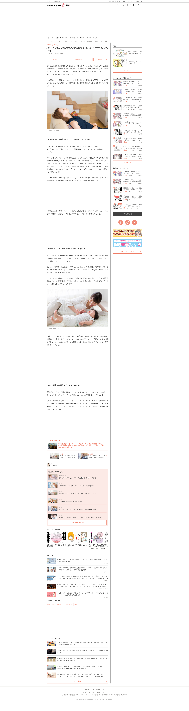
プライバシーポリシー (83, 695)
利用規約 (72, 695)
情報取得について (107, 695)
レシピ (113, 1)
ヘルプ (108, 692)
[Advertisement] (94, 21)
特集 (114, 46)
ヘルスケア (80, 38)
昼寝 (75, 604)
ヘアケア (88, 38)
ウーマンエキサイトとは (86, 692)
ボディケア (72, 38)
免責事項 (117, 695)
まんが (123, 1)
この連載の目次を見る (77, 522)
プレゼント (132, 1)
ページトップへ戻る (127, 251)
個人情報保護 (96, 695)
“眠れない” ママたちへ (55, 45)
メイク (95, 38)
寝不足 (59, 604)
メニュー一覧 (139, 1)
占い (128, 1)
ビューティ (118, 1)
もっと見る (77, 681)
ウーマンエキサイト (60, 53)
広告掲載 (124, 695)
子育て (104, 1)
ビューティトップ (53, 38)
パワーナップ (68, 604)
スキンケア (63, 38)
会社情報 (65, 695)
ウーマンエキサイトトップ (122, 5)
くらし (109, 1)
